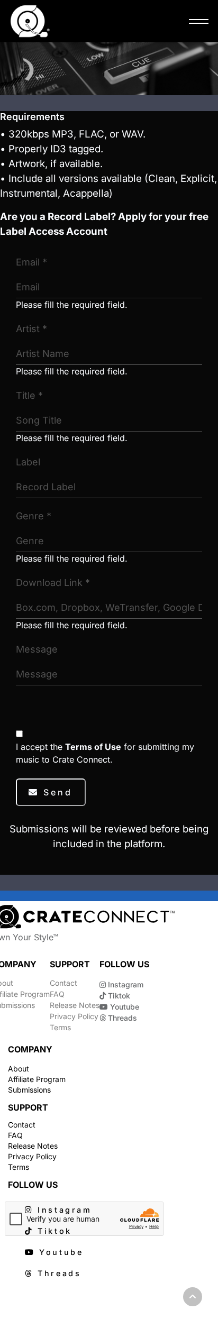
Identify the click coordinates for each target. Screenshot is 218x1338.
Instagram (124, 984)
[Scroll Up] (192, 1296)
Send (55, 792)
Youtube (123, 1006)
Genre (33, 515)
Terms (60, 1027)
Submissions (29, 1089)
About (18, 1068)
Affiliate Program (37, 1079)
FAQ (57, 993)
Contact (63, 982)
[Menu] (195, 21)
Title (29, 395)
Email (31, 262)
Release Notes (74, 1005)
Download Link (53, 582)
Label (28, 462)
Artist (31, 328)
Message (37, 649)
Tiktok (118, 995)
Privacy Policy (74, 1016)
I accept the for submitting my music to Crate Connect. (105, 753)
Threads (121, 1017)
